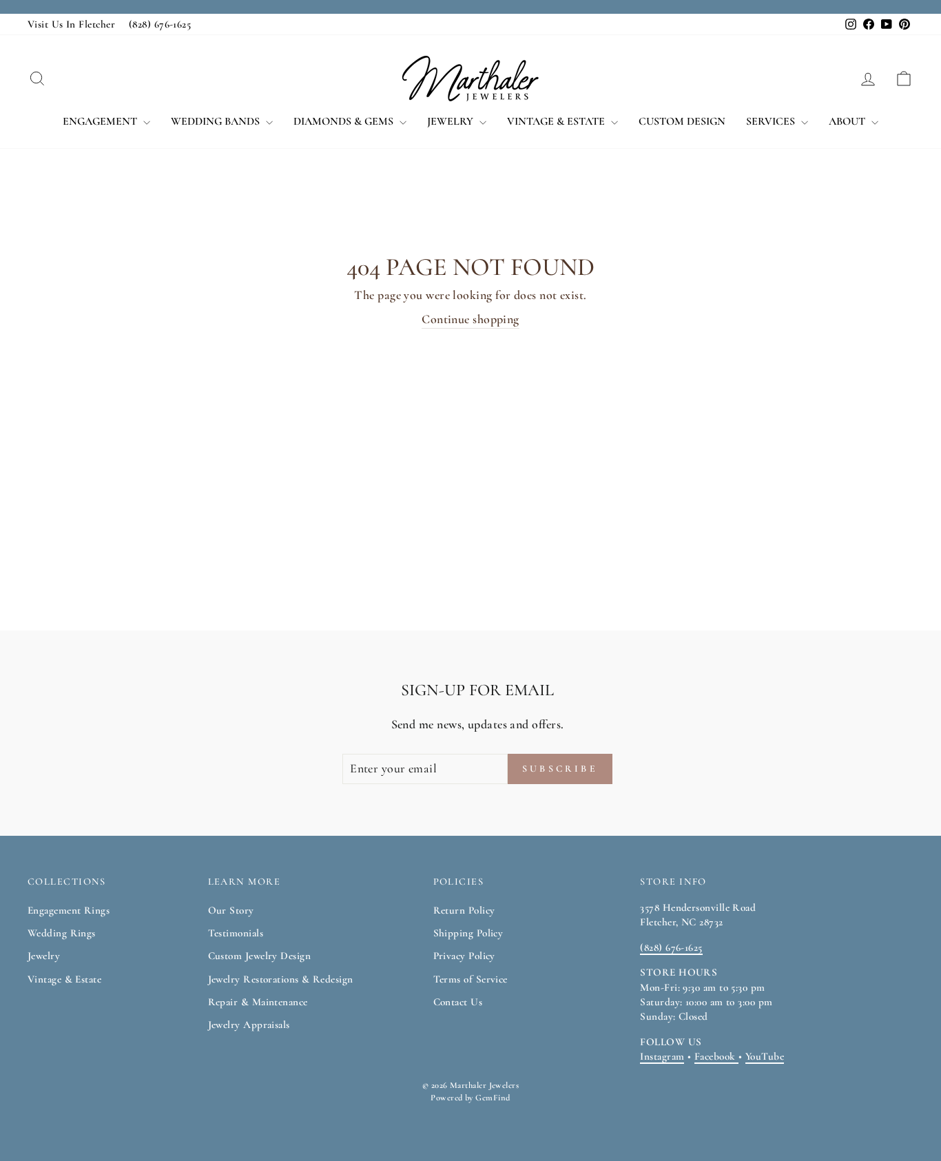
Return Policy (464, 910)
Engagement (101, 121)
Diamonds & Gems (344, 121)
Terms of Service (470, 979)
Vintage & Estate (557, 121)
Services (772, 121)
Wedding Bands (216, 121)
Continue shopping (470, 319)
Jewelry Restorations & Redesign (280, 979)
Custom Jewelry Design (259, 955)
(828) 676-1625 (160, 24)
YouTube (764, 1056)
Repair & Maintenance (258, 1002)
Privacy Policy (464, 955)
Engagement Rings (69, 910)
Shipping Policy (468, 933)
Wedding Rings (62, 933)
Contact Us (458, 1002)
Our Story (231, 910)
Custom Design (682, 121)
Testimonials (235, 933)
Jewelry (451, 121)
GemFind (492, 1097)
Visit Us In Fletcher (71, 24)
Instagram (662, 1056)
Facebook (716, 1056)
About (848, 121)
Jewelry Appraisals (249, 1024)
